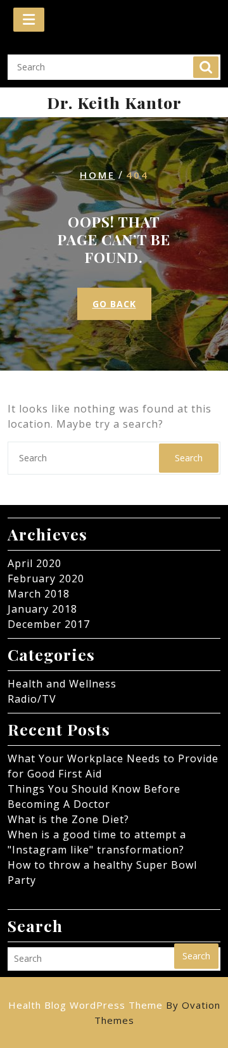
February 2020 (46, 578)
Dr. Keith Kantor (114, 102)
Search (205, 67)
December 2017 (49, 624)
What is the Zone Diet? (68, 819)
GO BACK (114, 304)
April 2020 (34, 563)
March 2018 (39, 594)
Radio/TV (32, 699)
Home (97, 175)
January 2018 (42, 609)
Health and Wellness (62, 684)
